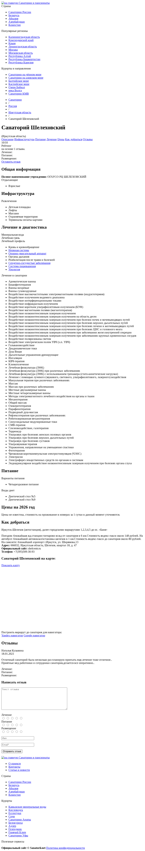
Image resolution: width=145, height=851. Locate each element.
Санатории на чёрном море (24, 74)
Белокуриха (15, 822)
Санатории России (19, 12)
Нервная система (18, 250)
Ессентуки (14, 813)
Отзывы (88, 139)
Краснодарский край (21, 40)
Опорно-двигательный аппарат (27, 253)
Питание (40, 139)
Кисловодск (15, 809)
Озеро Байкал (16, 87)
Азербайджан (16, 21)
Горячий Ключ (17, 832)
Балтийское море (18, 80)
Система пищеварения (22, 266)
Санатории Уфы (18, 835)
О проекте (14, 763)
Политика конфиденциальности (65, 847)
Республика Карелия (20, 62)
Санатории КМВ (18, 93)
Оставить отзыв (11, 161)
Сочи (11, 816)
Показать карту (10, 565)
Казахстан (14, 24)
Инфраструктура (24, 139)
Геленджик (15, 829)
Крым (12, 43)
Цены (60, 139)
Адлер (12, 825)
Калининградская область (24, 36)
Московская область (20, 52)
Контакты (14, 766)
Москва (13, 49)
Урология (14, 269)
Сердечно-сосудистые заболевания (29, 263)
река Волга (15, 90)
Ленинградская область (22, 46)
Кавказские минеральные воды (27, 806)
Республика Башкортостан (24, 59)
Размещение (8, 728)
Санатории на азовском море (25, 77)
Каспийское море (18, 84)
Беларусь (13, 15)
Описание (7, 139)
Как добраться (73, 139)
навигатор (12, 635)
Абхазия (13, 18)
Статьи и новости (19, 769)
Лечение (52, 139)
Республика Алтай (19, 56)
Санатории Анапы (19, 819)
